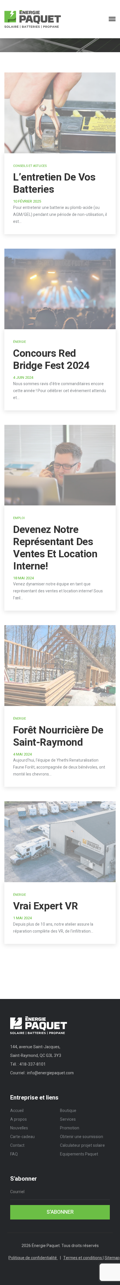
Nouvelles (19, 1128)
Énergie (19, 342)
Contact (17, 1145)
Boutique (68, 1111)
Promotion (69, 1128)
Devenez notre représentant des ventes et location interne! (55, 548)
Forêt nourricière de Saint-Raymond (58, 736)
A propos (18, 1119)
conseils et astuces (30, 166)
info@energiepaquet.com (50, 1073)
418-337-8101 (33, 1064)
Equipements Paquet (79, 1154)
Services (68, 1119)
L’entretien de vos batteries (54, 183)
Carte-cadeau (22, 1137)
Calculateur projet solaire (82, 1145)
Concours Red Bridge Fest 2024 (51, 359)
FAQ (14, 1154)
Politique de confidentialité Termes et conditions (55, 1258)
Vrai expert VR (45, 906)
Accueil (17, 1111)
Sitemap (112, 1258)
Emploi (19, 518)
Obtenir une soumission (81, 1137)
